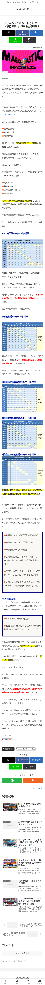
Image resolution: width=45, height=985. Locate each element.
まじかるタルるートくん (26, 749)
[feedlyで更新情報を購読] (12, 780)
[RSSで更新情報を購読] (33, 780)
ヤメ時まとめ (10, 114)
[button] (29, 40)
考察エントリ (9, 749)
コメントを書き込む (23, 953)
